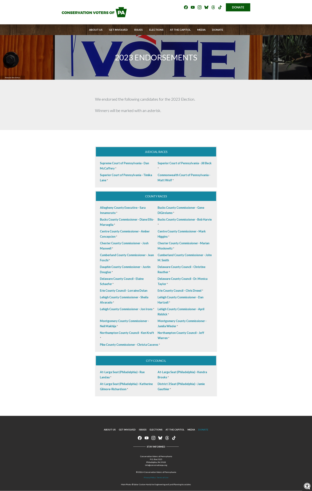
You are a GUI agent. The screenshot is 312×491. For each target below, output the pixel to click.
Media (201, 29)
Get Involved (118, 29)
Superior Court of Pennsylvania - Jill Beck (185, 163)
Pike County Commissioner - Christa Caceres (129, 344)
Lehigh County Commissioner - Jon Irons (126, 309)
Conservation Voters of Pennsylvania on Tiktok (220, 7)
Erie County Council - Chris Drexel (180, 290)
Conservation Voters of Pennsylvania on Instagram (199, 7)
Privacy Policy (150, 477)
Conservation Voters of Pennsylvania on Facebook (185, 7)
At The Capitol (180, 29)
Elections (156, 29)
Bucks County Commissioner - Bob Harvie (185, 219)
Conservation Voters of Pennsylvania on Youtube (192, 7)
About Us (96, 29)
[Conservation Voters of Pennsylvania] (94, 16)
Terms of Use (162, 477)
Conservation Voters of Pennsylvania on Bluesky (206, 7)
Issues (138, 29)
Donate (238, 7)
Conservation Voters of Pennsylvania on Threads (213, 7)
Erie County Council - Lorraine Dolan (123, 290)
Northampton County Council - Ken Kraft (127, 333)
